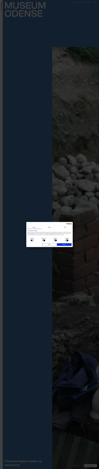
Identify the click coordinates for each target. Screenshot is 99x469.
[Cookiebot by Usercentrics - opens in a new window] (67, 224)
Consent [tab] (34, 227)
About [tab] (65, 227)
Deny (49, 244)
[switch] (43, 240)
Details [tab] (49, 227)
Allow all (64, 244)
